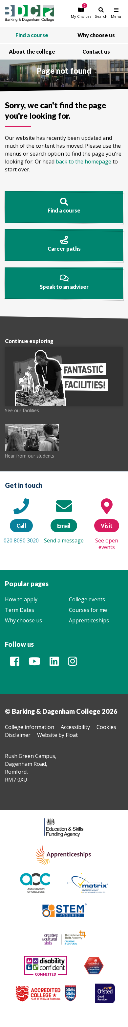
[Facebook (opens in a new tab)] (14, 663)
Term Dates (19, 610)
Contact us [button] (96, 51)
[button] (81, 12)
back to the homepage (83, 161)
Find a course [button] (31, 35)
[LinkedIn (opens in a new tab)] (54, 663)
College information (29, 727)
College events (87, 599)
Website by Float (57, 735)
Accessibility (75, 727)
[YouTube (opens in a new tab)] (34, 663)
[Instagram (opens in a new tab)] (72, 663)
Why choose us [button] (96, 35)
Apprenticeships (89, 620)
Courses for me (88, 610)
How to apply (21, 599)
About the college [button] (32, 51)
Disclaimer (18, 735)
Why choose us (23, 620)
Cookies (106, 727)
